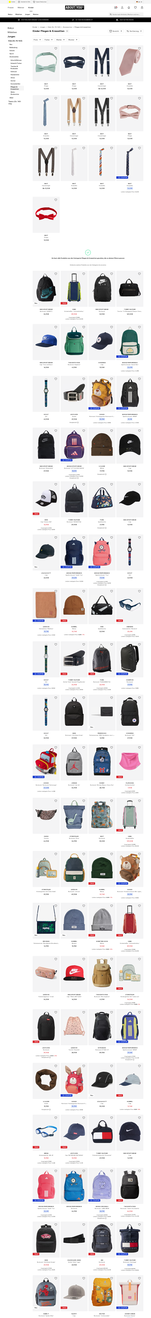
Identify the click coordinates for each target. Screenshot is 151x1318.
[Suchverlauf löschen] (142, 14)
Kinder (31, 7)
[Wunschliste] (135, 7)
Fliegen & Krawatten (82, 27)
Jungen (42, 27)
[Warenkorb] (142, 7)
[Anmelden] (122, 7)
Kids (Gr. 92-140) (54, 27)
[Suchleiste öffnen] (110, 14)
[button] (116, 31)
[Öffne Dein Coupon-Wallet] (115, 7)
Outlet (13, 1)
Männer (21, 7)
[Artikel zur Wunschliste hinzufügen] (56, 48)
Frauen (11, 7)
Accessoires (67, 27)
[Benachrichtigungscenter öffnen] (128, 8)
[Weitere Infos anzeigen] (46, 92)
